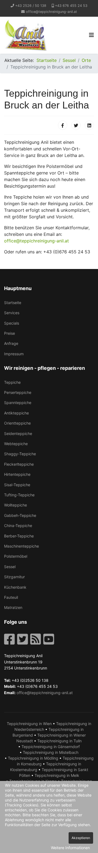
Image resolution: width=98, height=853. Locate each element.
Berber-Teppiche (19, 536)
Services (11, 312)
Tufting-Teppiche (19, 495)
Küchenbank (15, 587)
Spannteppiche (17, 402)
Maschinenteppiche (21, 546)
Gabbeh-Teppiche (20, 515)
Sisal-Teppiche (17, 484)
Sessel (10, 566)
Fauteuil (11, 597)
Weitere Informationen (70, 847)
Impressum (14, 353)
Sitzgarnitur (14, 576)
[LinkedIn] (89, 125)
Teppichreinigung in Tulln (59, 740)
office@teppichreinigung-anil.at (51, 12)
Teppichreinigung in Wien (29, 723)
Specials (11, 323)
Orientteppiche (17, 423)
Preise (9, 333)
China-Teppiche (18, 525)
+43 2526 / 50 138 (30, 6)
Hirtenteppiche (17, 474)
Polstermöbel (15, 556)
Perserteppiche (17, 392)
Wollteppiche (15, 505)
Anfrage (11, 343)
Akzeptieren (81, 838)
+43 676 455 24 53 (71, 6)
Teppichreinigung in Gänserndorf (51, 746)
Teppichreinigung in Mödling (33, 758)
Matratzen (13, 607)
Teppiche (12, 382)
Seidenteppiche (18, 433)
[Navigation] (91, 35)
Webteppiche (16, 443)
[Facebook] (62, 125)
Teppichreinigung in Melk (57, 775)
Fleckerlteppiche (19, 464)
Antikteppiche (16, 413)
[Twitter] (76, 125)
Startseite (12, 302)
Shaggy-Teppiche (20, 453)
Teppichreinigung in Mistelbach (50, 752)
